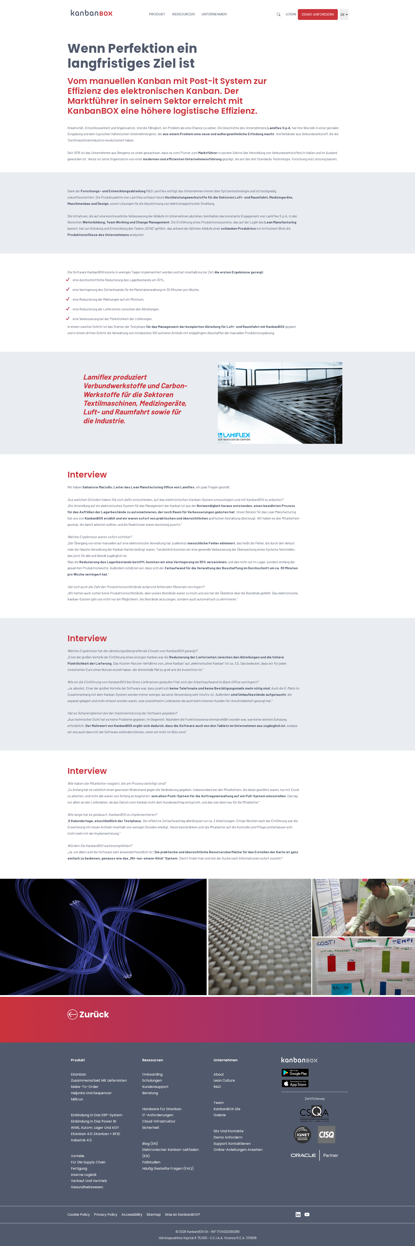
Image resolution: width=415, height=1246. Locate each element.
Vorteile (77, 1155)
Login (291, 14)
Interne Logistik (84, 1174)
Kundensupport (155, 1086)
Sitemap (154, 1214)
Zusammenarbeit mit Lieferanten (99, 1080)
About (219, 1074)
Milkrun (77, 1099)
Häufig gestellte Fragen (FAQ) (168, 1168)
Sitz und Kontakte (229, 1131)
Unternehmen (214, 14)
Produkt (157, 14)
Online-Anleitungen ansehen (238, 1149)
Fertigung (79, 1168)
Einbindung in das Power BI (93, 1121)
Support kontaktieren (232, 1143)
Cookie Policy (78, 1214)
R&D (217, 1086)
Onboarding (152, 1074)
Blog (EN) (150, 1143)
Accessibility (131, 1214)
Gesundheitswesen (87, 1187)
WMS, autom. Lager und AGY (95, 1127)
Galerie (220, 1115)
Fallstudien (151, 1162)
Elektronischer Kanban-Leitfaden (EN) (170, 1152)
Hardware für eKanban (161, 1108)
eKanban (78, 1074)
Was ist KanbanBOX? (182, 1214)
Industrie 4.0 (81, 1139)
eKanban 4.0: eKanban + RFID (95, 1133)
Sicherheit (150, 1127)
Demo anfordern (318, 14)
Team (218, 1102)
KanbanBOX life (227, 1108)
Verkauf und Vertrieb (89, 1180)
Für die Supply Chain (88, 1162)
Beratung (150, 1092)
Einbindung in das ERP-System (96, 1115)
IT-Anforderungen (157, 1115)
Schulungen (152, 1080)
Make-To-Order (85, 1086)
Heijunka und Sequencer (91, 1092)
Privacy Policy (105, 1214)
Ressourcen (183, 14)
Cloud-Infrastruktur (159, 1121)
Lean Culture (224, 1080)
